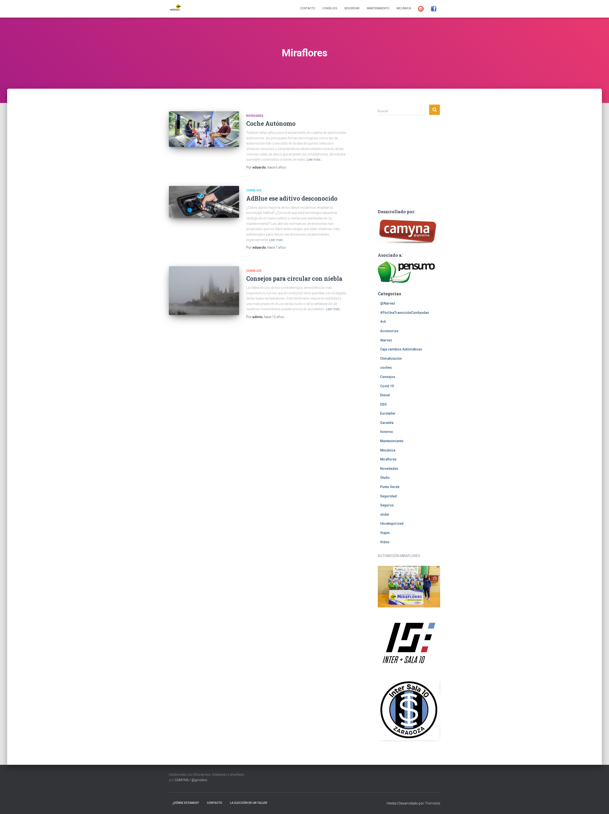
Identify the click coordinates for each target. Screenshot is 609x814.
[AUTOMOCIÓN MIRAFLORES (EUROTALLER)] (174, 9)
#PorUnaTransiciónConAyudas (404, 313)
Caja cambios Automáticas (401, 349)
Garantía (386, 423)
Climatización (391, 358)
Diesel (385, 395)
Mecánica (404, 8)
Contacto (307, 8)
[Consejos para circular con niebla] (204, 290)
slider (384, 514)
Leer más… (315, 159)
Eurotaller (388, 413)
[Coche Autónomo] (204, 129)
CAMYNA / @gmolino (191, 780)
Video (384, 542)
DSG (383, 404)
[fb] (433, 8)
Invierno (386, 432)
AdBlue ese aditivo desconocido (291, 198)
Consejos (329, 8)
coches (386, 367)
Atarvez (386, 340)
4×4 (383, 322)
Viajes (385, 533)
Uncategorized (391, 523)
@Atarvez (387, 303)
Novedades (254, 115)
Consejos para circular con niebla (294, 278)
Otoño (385, 478)
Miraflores (388, 459)
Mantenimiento (378, 8)
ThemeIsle (432, 803)
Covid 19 (387, 386)
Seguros (387, 505)
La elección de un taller (248, 802)
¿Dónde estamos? (185, 802)
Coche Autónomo (270, 123)
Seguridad (352, 8)
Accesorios (389, 331)
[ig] (420, 8)
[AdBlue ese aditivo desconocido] (204, 202)
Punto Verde (389, 487)
